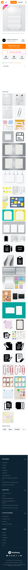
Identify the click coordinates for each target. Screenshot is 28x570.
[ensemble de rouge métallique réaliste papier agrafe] (13, 524)
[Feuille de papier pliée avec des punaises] (7, 125)
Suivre (23, 41)
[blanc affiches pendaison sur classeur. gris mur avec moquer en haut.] (13, 227)
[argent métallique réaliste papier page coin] (8, 355)
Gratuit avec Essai (14, 46)
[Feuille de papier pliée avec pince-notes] (8, 112)
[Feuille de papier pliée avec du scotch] (7, 99)
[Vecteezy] (2, 2)
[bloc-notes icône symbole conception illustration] (8, 186)
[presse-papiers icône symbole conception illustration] (6, 314)
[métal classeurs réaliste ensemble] (13, 378)
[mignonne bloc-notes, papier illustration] (8, 150)
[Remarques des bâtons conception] (19, 251)
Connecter (20, 2)
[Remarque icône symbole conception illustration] (8, 344)
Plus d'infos (6, 66)
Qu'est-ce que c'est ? (17, 62)
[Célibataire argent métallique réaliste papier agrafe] (8, 138)
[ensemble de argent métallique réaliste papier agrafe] (9, 249)
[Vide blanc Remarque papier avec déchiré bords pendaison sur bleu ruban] (8, 560)
